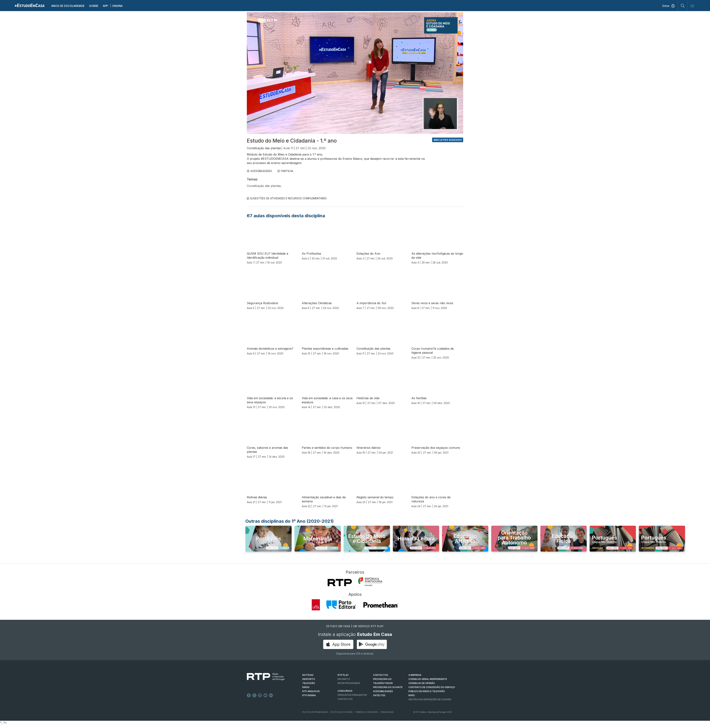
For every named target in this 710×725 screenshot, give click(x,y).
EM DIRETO (344, 679)
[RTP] (340, 582)
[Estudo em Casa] (29, 5)
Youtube (265, 695)
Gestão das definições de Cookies (429, 699)
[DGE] (370, 581)
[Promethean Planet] (380, 604)
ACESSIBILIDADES (261, 171)
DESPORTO (308, 679)
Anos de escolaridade (68, 6)
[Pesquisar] (682, 5)
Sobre (93, 6)
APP (105, 6)
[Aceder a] (268, 542)
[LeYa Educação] (316, 604)
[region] (355, 73)
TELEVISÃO (308, 683)
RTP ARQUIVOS (311, 691)
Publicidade (387, 712)
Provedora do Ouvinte (388, 687)
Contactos (345, 699)
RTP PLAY (343, 675)
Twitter (254, 695)
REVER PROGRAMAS (349, 683)
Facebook (249, 695)
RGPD (411, 695)
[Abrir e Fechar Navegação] (692, 6)
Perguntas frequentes (352, 695)
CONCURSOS (345, 690)
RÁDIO (306, 687)
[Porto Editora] (341, 604)
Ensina (117, 6)
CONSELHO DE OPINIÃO (421, 683)
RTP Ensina (309, 695)
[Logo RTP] (263, 676)
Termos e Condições (366, 712)
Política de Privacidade (315, 712)
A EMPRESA (414, 675)
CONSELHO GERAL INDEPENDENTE (427, 679)
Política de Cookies (341, 712)
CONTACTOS (380, 675)
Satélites (379, 695)
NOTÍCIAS (307, 675)
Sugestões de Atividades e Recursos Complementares (288, 198)
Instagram (260, 695)
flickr (271, 695)
